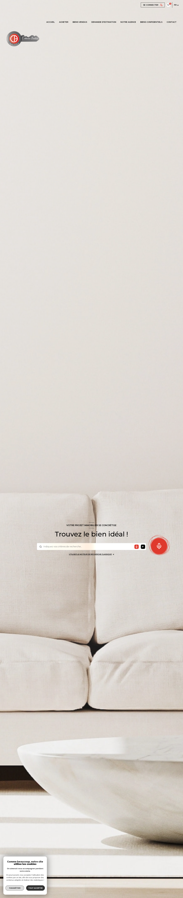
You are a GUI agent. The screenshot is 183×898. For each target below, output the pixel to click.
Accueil (50, 22)
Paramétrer (14, 888)
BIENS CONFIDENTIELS (151, 22)
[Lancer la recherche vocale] (159, 545)
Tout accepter (35, 888)
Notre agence (128, 22)
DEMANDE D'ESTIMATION (103, 22)
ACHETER (63, 22)
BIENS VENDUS (80, 22)
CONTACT (171, 22)
